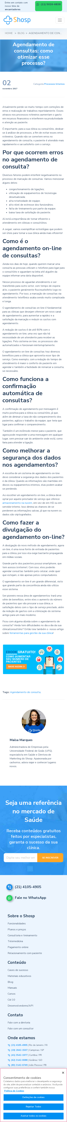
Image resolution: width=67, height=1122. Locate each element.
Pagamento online (18, 947)
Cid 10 (11, 1000)
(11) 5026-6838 (50, 4)
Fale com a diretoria (19, 1022)
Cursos (11, 994)
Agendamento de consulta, (25, 692)
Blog (21, 33)
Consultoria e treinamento (22, 935)
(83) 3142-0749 (19, 1065)
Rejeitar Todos (33, 1106)
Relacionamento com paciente (25, 953)
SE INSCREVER (50, 857)
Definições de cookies (33, 1097)
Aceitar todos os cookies (33, 1115)
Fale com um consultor (21, 1028)
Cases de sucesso (18, 970)
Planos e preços (17, 929)
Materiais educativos (19, 976)
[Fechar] (63, 1072)
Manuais (12, 988)
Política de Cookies (14, 1090)
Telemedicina (15, 941)
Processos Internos (54, 84)
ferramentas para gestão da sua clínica (31, 633)
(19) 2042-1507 (19, 1050)
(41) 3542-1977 (19, 1055)
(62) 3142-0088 (19, 1060)
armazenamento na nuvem (17, 503)
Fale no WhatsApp (30, 898)
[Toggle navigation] (59, 20)
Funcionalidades (17, 923)
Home (9, 33)
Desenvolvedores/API (20, 1005)
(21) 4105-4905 (28, 887)
